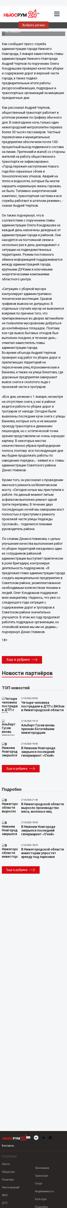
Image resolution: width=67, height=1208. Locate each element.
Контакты (8, 1145)
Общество (8, 1171)
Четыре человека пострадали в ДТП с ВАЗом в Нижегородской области (42, 706)
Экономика (42, 1167)
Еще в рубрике (18, 660)
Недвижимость (44, 1191)
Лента (5, 1164)
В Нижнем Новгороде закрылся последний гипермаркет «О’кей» (38, 751)
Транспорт (41, 1175)
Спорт (38, 1183)
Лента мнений (10, 1187)
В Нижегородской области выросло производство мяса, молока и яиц (42, 807)
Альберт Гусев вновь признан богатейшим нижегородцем (38, 729)
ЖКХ (5, 1195)
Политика (8, 1179)
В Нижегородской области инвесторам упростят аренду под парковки (42, 853)
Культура (41, 1199)
